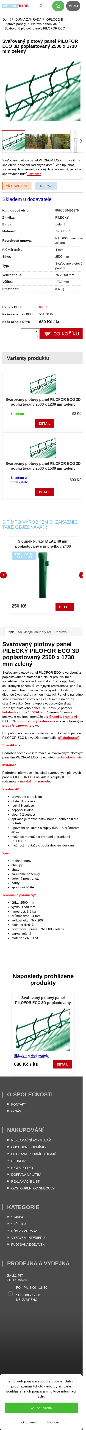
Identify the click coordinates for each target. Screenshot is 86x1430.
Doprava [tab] (60, 632)
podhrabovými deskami (36, 721)
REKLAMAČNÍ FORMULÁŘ (31, 1140)
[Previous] (3, 575)
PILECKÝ (62, 217)
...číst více (34, 174)
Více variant (17, 186)
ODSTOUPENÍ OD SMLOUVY (33, 1188)
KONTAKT (18, 1104)
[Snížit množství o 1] (37, 336)
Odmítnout (29, 1422)
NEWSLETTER (22, 1168)
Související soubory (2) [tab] (34, 632)
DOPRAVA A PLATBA (26, 1174)
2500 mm (62, 256)
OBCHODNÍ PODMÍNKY (28, 1147)
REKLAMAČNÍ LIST (25, 1181)
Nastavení (54, 1422)
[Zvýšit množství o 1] (37, 331)
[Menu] (75, 6)
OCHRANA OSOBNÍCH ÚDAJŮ (33, 1154)
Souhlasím (44, 1408)
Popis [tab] (10, 632)
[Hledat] (37, 6)
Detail (44, 423)
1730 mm (62, 282)
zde (41, 1396)
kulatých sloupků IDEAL (21, 712)
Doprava (46, 186)
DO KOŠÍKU (66, 333)
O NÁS (16, 1111)
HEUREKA (18, 1161)
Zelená (60, 224)
